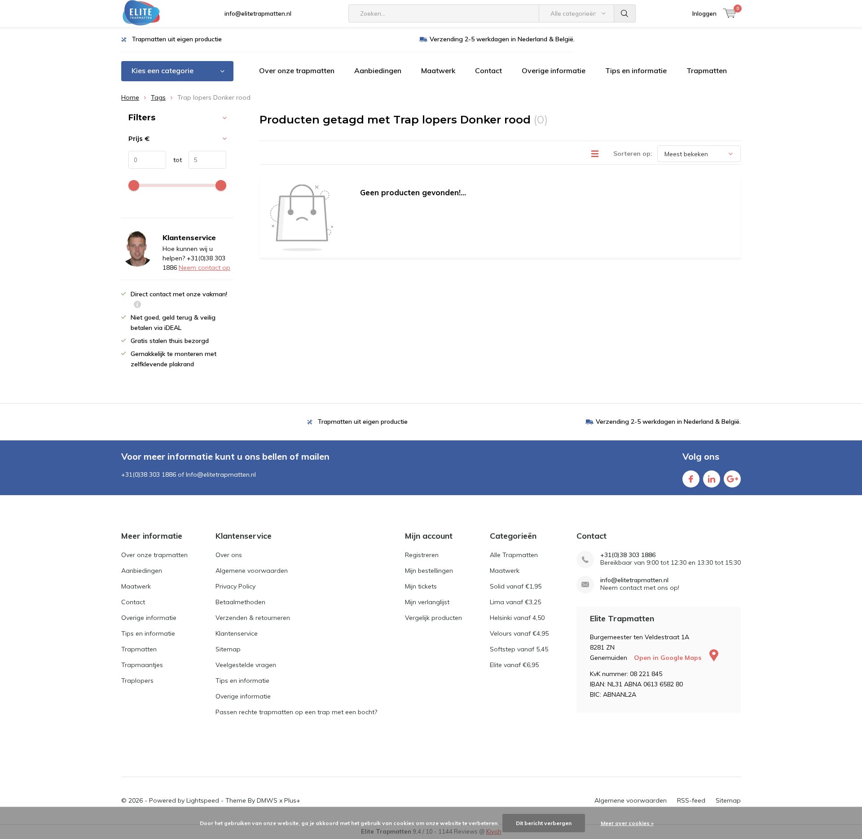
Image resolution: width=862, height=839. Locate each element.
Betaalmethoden (240, 602)
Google (732, 479)
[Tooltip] (137, 305)
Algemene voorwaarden (252, 571)
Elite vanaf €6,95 (514, 665)
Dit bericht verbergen (544, 823)
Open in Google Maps (668, 658)
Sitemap (228, 649)
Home (130, 97)
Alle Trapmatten (514, 555)
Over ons (229, 555)
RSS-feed (691, 800)
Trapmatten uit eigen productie (177, 39)
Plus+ (292, 800)
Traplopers (137, 680)
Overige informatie (553, 70)
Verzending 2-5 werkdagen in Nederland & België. (502, 39)
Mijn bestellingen (429, 571)
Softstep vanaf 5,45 (519, 649)
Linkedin (711, 479)
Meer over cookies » (627, 823)
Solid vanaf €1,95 (515, 586)
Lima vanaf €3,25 (515, 602)
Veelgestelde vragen (246, 665)
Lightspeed (202, 800)
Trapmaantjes (142, 665)
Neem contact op (204, 268)
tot (174, 160)
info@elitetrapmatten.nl (257, 13)
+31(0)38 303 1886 (627, 555)
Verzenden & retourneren (253, 618)
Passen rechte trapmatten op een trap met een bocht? (296, 712)
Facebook (690, 479)
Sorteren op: (632, 153)
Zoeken (625, 13)
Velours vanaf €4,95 (519, 633)
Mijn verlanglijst (427, 602)
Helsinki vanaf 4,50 (517, 618)
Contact (488, 70)
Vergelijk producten (433, 618)
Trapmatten (706, 70)
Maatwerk (438, 70)
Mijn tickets (421, 586)
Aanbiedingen (377, 70)
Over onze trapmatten (296, 70)
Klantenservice (237, 633)
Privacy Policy (235, 586)
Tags (158, 97)
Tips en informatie (636, 70)
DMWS (267, 800)
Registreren (422, 555)
